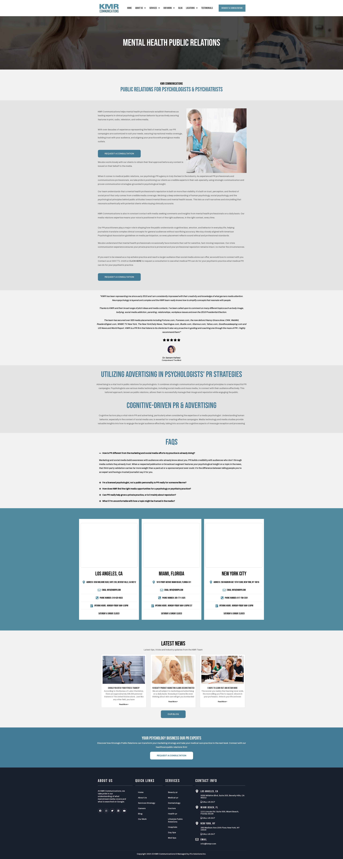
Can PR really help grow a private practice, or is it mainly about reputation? (139, 495)
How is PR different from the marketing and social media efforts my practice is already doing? (148, 453)
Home (129, 8)
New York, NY (208, 823)
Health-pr (172, 814)
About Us (139, 8)
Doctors (172, 808)
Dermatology (174, 803)
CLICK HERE (135, 261)
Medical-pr (173, 798)
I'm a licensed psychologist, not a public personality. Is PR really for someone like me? (144, 482)
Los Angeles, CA (209, 791)
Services (153, 8)
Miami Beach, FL (209, 807)
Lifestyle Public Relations (175, 820)
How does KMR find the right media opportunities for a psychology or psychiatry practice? (146, 489)
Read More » (123, 704)
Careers (142, 808)
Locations (190, 8)
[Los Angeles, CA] (197, 791)
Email (204, 839)
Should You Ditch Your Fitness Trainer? (124, 688)
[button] (171, 453)
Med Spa (172, 838)
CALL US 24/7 (208, 802)
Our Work (167, 8)
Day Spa (172, 832)
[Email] (197, 839)
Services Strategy (146, 803)
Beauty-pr (173, 792)
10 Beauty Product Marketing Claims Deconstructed (173, 688)
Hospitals (172, 827)
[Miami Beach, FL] (197, 807)
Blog (180, 8)
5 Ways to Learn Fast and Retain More (223, 688)
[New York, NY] (197, 823)
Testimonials (207, 8)
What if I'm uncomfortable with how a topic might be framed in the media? (138, 501)
